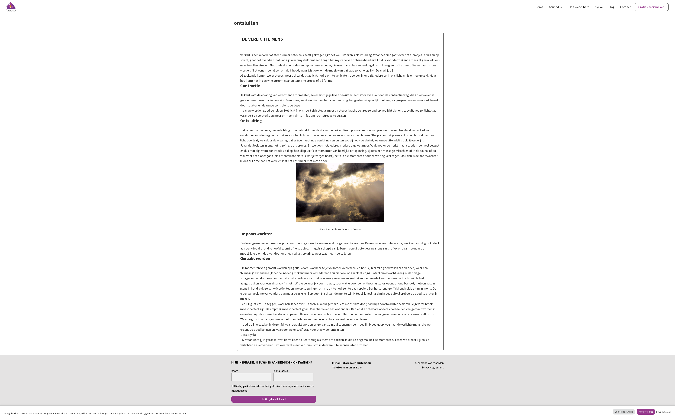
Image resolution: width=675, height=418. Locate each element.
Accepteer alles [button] (646, 411)
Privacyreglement (433, 367)
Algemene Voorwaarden (429, 363)
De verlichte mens (262, 39)
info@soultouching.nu (356, 363)
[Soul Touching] (11, 7)
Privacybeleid (663, 411)
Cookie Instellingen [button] (624, 411)
